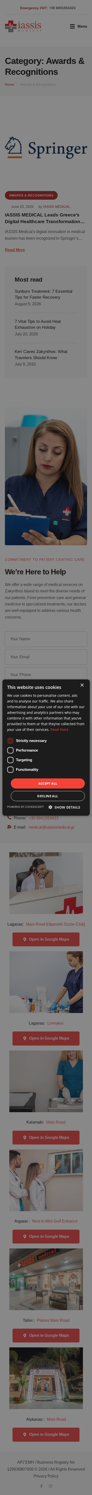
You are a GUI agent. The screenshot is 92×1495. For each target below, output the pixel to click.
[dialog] (46, 747)
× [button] (82, 685)
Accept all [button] (47, 783)
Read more (59, 729)
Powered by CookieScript (25, 807)
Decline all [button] (47, 796)
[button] (64, 807)
